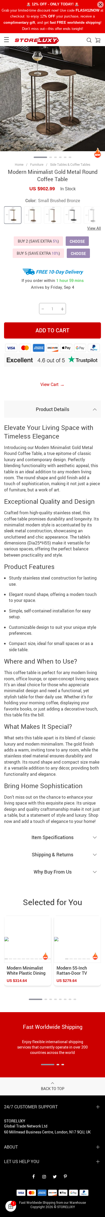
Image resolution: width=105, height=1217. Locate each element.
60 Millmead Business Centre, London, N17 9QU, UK (47, 1132)
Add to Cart (52, 330)
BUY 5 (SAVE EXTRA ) (38, 253)
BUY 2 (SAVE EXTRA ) (38, 241)
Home (19, 164)
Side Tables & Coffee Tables (70, 164)
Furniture (36, 164)
